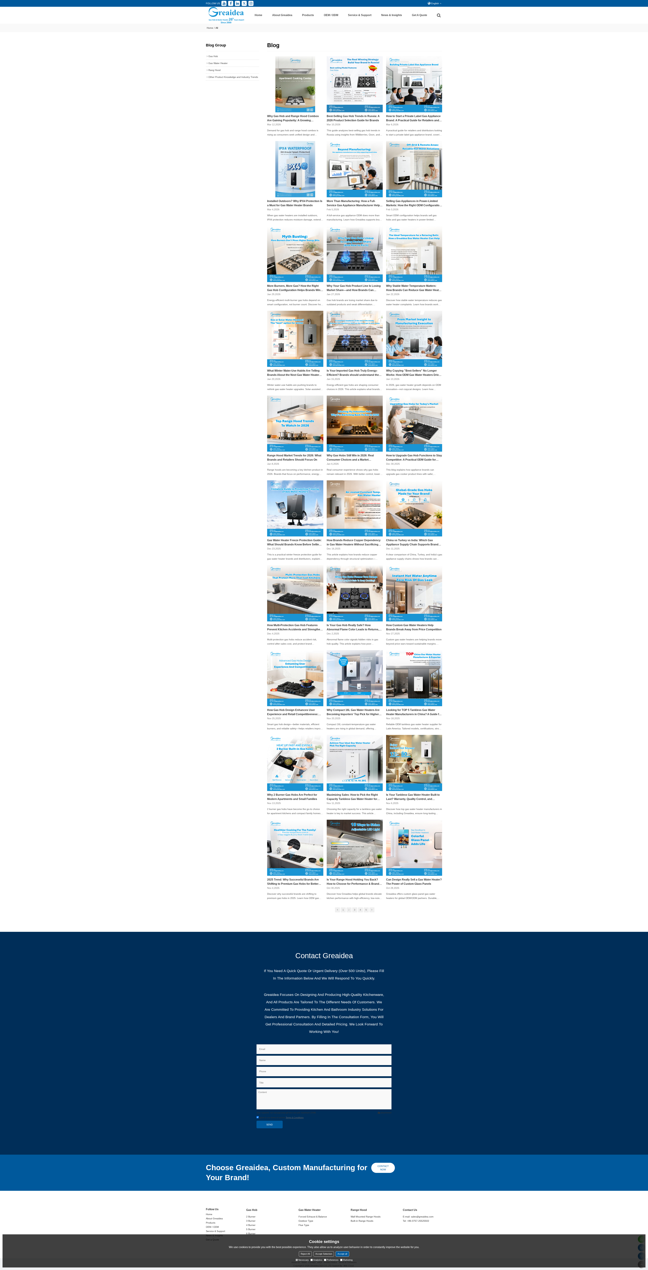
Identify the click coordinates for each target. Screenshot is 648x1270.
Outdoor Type (306, 1220)
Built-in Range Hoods (362, 1220)
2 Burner (250, 1216)
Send (269, 1124)
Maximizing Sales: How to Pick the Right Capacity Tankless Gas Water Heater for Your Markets (352, 797)
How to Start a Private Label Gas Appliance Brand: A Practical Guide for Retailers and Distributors (413, 118)
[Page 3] (371, 909)
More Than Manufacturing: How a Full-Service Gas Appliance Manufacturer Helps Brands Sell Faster (354, 203)
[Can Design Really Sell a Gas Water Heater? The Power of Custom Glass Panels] (414, 848)
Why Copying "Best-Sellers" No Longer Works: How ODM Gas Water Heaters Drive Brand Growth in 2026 (413, 373)
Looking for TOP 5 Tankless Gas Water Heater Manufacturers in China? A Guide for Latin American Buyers (414, 712)
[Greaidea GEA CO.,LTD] (226, 15)
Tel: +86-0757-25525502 (416, 1220)
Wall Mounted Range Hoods (366, 1216)
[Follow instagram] (250, 3)
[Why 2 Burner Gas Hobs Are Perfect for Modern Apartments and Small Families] (295, 763)
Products (308, 15)
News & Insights (391, 15)
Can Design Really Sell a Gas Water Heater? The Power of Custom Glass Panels (414, 881)
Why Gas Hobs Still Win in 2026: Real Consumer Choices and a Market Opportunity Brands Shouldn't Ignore (350, 458)
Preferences (333, 1260)
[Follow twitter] (244, 3)
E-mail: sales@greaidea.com (418, 1216)
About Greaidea (282, 15)
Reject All (305, 1254)
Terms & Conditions (295, 1117)
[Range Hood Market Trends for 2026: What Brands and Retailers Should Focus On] (295, 424)
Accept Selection (323, 1254)
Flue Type (304, 1225)
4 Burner (250, 1225)
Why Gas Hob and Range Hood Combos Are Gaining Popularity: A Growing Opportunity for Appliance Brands (293, 118)
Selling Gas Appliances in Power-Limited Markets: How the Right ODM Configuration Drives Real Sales (413, 203)
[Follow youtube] (223, 3)
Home (258, 15)
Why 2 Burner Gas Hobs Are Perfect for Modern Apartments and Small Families (292, 796)
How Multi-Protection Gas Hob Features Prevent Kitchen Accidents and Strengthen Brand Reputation (294, 628)
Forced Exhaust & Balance (313, 1216)
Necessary (303, 1260)
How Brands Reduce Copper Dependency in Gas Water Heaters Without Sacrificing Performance (354, 543)
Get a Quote (419, 15)
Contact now (383, 1168)
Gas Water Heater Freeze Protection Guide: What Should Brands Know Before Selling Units (294, 543)
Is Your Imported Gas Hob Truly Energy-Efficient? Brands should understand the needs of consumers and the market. (353, 373)
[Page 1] (337, 909)
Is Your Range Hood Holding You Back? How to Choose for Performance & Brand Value (353, 882)
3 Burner (250, 1220)
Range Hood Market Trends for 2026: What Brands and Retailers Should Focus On (294, 457)
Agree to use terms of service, (281, 1117)
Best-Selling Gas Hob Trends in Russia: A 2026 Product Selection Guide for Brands (353, 118)
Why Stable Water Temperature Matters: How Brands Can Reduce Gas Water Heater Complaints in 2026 (413, 288)
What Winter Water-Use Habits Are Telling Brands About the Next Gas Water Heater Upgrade (293, 373)
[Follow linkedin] (237, 3)
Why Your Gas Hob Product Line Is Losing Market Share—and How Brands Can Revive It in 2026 (354, 288)
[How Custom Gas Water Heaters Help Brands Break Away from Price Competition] (414, 593)
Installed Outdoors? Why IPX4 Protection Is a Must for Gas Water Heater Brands (294, 203)
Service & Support (359, 15)
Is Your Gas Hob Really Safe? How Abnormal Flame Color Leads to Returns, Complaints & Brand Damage (353, 628)
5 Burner (250, 1229)
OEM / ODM (331, 15)
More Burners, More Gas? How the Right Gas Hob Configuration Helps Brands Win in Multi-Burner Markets (293, 288)
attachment (386, 1112)
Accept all (342, 1254)
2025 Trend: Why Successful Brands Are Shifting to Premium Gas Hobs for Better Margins (293, 882)
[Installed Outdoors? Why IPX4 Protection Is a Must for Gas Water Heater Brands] (295, 169)
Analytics (317, 1260)
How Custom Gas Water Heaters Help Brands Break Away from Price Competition (414, 627)
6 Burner (250, 1233)
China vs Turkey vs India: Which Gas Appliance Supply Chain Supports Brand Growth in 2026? (412, 543)
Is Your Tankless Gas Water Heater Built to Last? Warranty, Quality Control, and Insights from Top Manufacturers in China (413, 797)
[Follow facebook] (230, 3)
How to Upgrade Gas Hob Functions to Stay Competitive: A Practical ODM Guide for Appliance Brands (414, 458)
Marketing (348, 1260)
